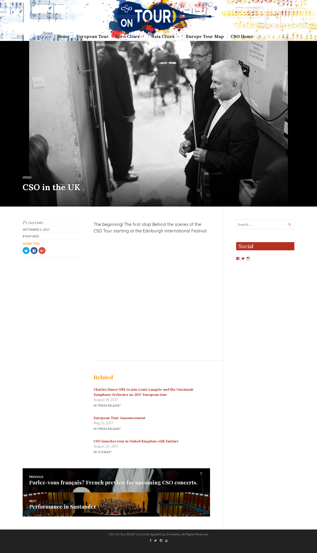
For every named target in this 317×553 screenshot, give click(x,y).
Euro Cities (127, 36)
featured (32, 236)
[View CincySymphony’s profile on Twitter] (243, 258)
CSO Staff (35, 223)
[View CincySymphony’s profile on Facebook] (238, 258)
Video (27, 177)
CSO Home (242, 36)
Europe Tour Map (205, 36)
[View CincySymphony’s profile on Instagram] (248, 258)
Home (63, 36)
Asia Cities (162, 36)
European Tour (92, 36)
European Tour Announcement (119, 417)
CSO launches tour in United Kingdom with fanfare (136, 441)
